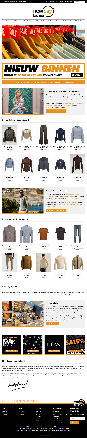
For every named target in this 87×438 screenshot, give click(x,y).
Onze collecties (39, 414)
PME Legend (62, 204)
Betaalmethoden (56, 416)
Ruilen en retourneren (57, 418)
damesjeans (49, 107)
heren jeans (74, 202)
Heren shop (21, 411)
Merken (57, 21)
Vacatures (38, 418)
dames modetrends (58, 95)
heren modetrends (69, 194)
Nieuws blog (38, 416)
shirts (68, 105)
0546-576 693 (55, 428)
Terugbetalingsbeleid (53, 426)
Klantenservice (56, 411)
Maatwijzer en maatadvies (58, 420)
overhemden (77, 198)
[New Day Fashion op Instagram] (78, 411)
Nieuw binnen (28, 21)
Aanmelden (50, 1)
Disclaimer (46, 426)
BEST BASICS (40, 21)
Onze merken (38, 413)
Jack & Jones (80, 204)
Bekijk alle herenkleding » (56, 210)
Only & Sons (69, 204)
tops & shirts (72, 196)
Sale (49, 21)
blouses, (48, 105)
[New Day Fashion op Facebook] (73, 411)
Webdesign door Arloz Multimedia (43, 435)
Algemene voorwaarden (62, 426)
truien (64, 105)
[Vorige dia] (38, 61)
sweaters (81, 103)
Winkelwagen (69, 1)
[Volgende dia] (48, 61)
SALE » (43, 42)
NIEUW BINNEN (5, 413)
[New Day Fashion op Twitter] (71, 411)
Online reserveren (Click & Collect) (60, 414)
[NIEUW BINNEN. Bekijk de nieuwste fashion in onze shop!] (43, 78)
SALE (3, 416)
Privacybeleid (40, 426)
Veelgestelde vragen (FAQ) (58, 422)
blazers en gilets (54, 105)
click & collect (41, 375)
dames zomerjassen (70, 103)
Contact (78, 21)
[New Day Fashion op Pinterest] (75, 411)
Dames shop (4, 411)
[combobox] (79, 2)
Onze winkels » (52, 323)
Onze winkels (67, 21)
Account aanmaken (59, 1)
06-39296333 (66, 428)
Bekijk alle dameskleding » (56, 111)
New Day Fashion (33, 426)
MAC (74, 204)
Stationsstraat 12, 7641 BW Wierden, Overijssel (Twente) (37, 428)
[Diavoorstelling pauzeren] (84, 61)
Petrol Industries (51, 206)
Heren (16, 21)
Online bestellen (56, 413)
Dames (8, 21)
